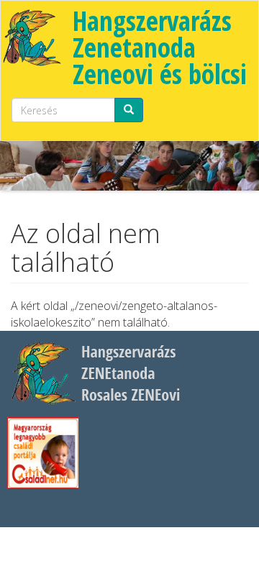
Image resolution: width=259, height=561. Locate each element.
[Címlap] (31, 37)
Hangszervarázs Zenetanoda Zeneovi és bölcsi (160, 47)
